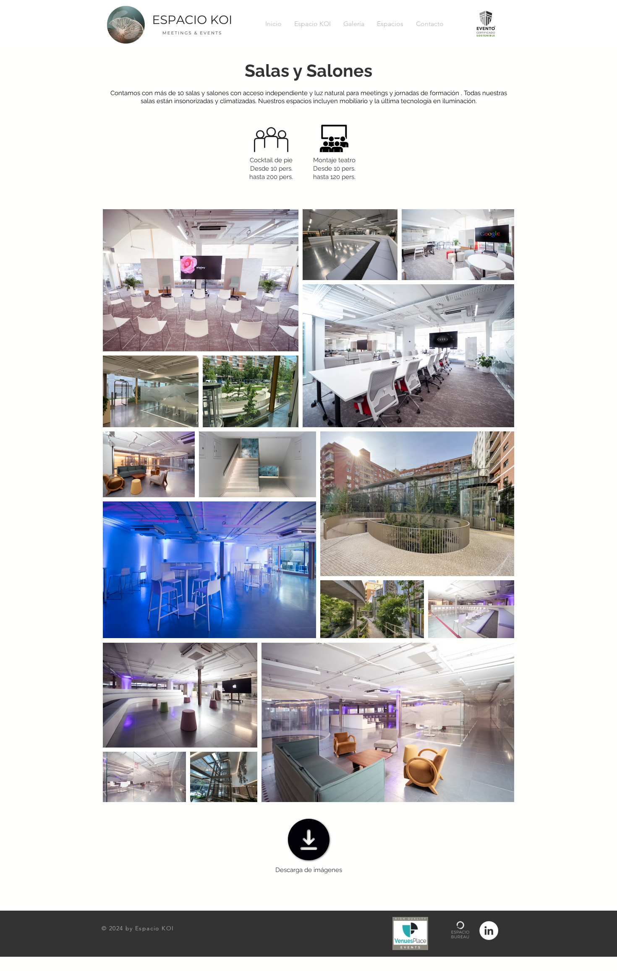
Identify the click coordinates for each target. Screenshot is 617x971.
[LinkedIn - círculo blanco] (488, 930)
